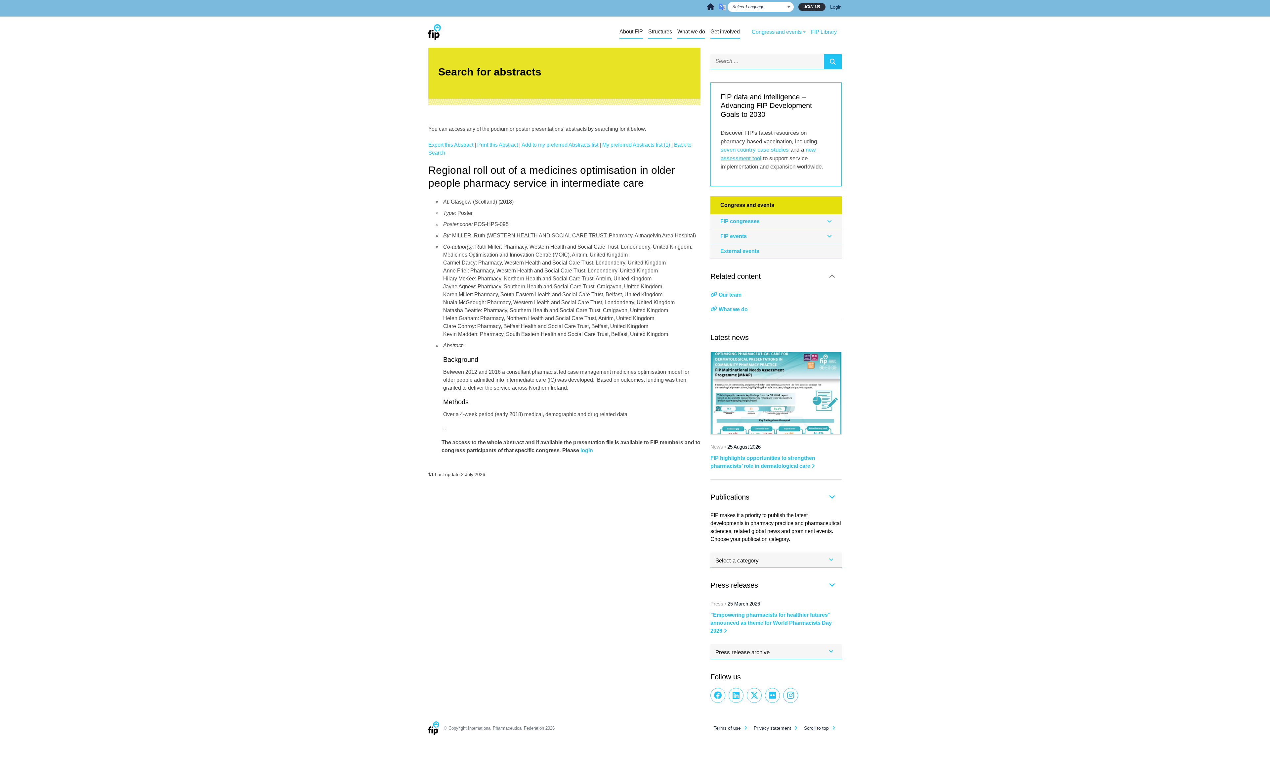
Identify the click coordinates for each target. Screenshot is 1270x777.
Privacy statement (772, 728)
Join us (812, 6)
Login (836, 7)
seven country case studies (755, 150)
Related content (735, 276)
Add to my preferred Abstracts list (560, 145)
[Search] (833, 61)
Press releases (734, 585)
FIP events (733, 236)
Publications (729, 497)
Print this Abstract (497, 145)
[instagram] (790, 695)
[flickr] (772, 695)
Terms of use (727, 728)
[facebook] (717, 695)
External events (739, 251)
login (586, 450)
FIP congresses (740, 221)
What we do (733, 309)
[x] (754, 695)
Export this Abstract (450, 145)
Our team (730, 295)
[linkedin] (736, 695)
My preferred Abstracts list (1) (636, 145)
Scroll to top (816, 728)
